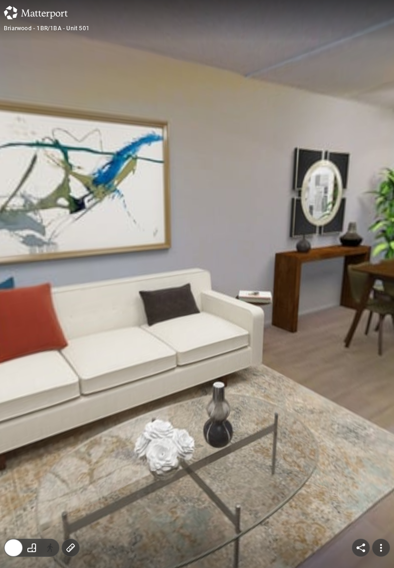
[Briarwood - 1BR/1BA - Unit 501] (197, 284)
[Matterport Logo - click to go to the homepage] (36, 12)
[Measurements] (71, 548)
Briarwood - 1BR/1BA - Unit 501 (46, 28)
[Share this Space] (361, 548)
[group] (32, 548)
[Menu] (381, 548)
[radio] (13, 547)
